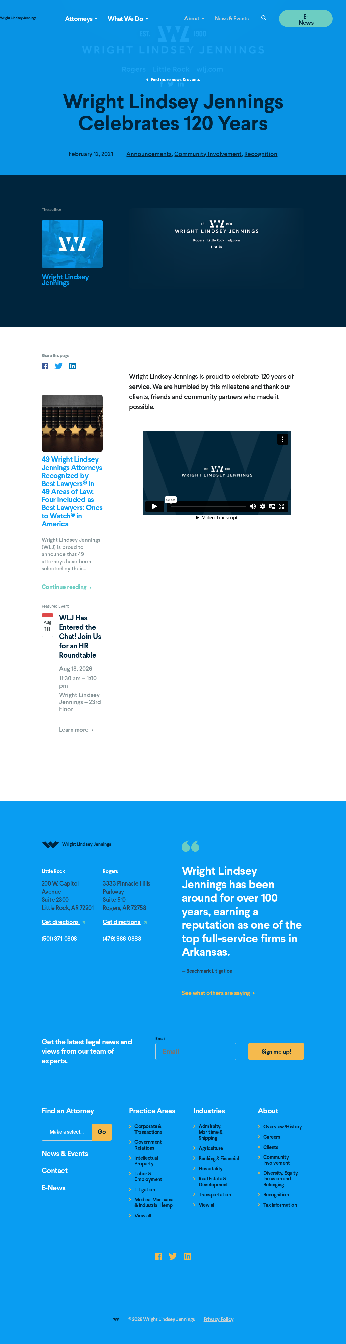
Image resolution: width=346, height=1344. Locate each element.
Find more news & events (175, 79)
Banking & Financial (219, 1159)
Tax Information (280, 1205)
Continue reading (65, 586)
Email (160, 1039)
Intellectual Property (146, 1161)
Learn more (74, 729)
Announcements (149, 154)
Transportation (215, 1195)
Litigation (144, 1190)
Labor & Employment (148, 1177)
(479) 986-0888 (122, 938)
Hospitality (211, 1169)
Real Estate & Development (213, 1182)
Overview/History (282, 1127)
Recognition (260, 154)
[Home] (77, 865)
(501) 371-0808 (59, 938)
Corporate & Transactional (149, 1130)
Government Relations (148, 1145)
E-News (306, 19)
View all (142, 1216)
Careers (271, 1137)
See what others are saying (216, 993)
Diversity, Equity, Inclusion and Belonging (281, 1179)
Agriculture (211, 1148)
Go (105, 1133)
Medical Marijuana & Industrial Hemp (154, 1203)
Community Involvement (208, 154)
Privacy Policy (218, 1319)
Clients (270, 1147)
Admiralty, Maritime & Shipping (210, 1132)
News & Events (232, 18)
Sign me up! (276, 1051)
